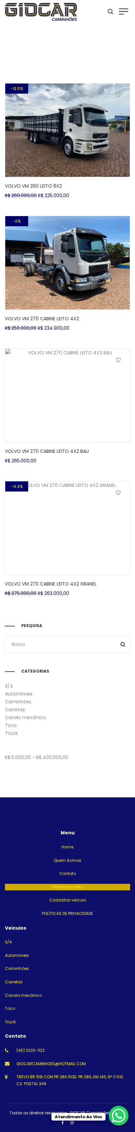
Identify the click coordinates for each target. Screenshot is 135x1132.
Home (67, 847)
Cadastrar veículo (67, 900)
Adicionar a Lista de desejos (118, 95)
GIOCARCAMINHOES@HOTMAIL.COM (51, 1064)
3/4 (9, 686)
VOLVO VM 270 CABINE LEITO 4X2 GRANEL (51, 584)
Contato (67, 873)
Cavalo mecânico (25, 717)
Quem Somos (67, 860)
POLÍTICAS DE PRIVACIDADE (67, 913)
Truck (11, 733)
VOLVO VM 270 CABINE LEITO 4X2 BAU (47, 451)
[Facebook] (63, 1122)
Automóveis (18, 694)
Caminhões (18, 701)
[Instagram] (72, 1122)
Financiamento (67, 887)
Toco (11, 725)
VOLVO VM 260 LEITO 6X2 (33, 186)
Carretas (15, 709)
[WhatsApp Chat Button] (118, 1115)
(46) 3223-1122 (30, 1050)
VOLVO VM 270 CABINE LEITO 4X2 (42, 318)
